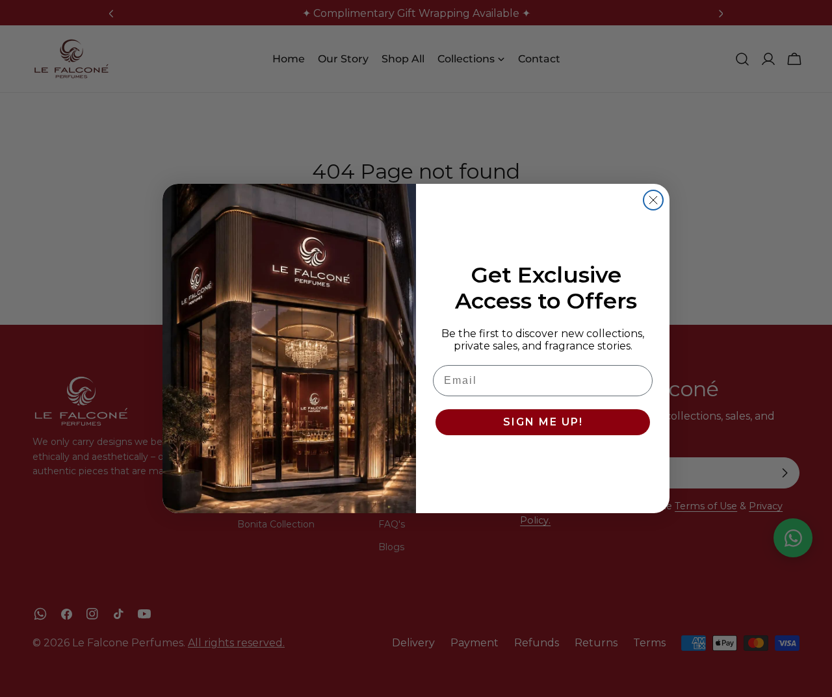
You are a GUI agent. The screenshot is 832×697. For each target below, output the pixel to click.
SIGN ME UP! (543, 422)
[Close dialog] (653, 200)
